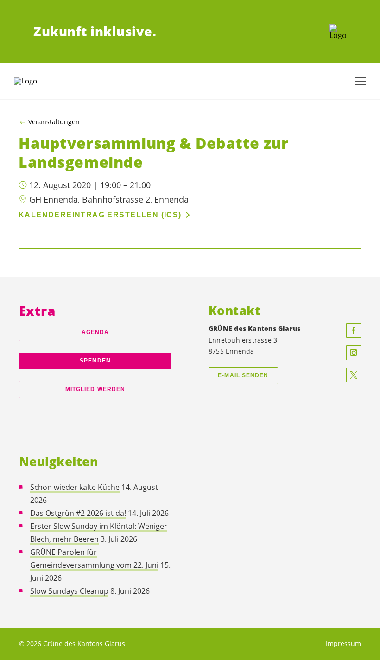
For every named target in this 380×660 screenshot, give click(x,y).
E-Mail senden (243, 375)
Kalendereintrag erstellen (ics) (100, 215)
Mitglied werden (95, 389)
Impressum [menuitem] (343, 643)
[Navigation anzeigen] (360, 81)
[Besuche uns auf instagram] (353, 352)
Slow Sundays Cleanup (69, 591)
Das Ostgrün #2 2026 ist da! (78, 513)
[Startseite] (338, 31)
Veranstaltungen (54, 122)
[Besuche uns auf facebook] (353, 330)
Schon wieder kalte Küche (75, 487)
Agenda (95, 332)
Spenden (95, 360)
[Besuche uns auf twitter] (353, 375)
